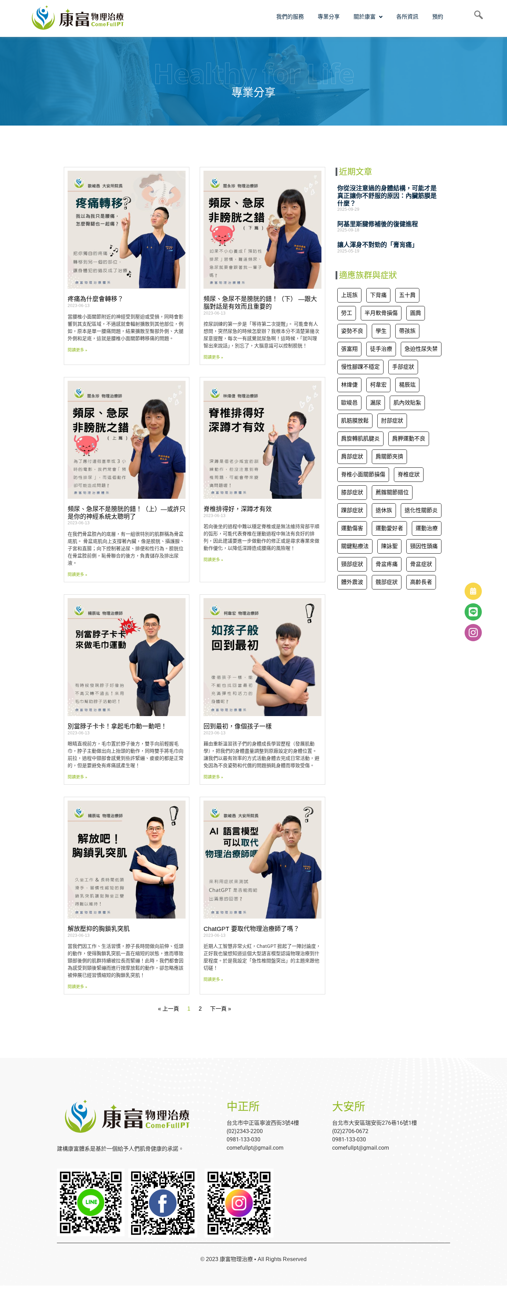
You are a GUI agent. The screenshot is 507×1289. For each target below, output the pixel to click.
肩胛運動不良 (408, 439)
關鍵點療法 (355, 546)
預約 (437, 17)
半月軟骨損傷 (381, 313)
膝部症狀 (352, 492)
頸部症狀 (352, 564)
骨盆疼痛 (387, 564)
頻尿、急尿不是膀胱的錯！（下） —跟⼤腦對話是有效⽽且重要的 (260, 303)
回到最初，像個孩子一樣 (237, 726)
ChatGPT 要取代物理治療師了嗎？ (251, 928)
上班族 (349, 295)
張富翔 (349, 349)
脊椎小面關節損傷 (363, 474)
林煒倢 (349, 385)
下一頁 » (220, 1009)
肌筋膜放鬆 (355, 421)
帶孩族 (407, 331)
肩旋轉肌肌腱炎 (360, 439)
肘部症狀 (392, 421)
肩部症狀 (352, 456)
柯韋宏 (378, 385)
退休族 (384, 510)
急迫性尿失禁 (421, 349)
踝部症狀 (352, 510)
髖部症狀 (387, 582)
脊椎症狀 (409, 474)
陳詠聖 (389, 546)
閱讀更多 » (77, 350)
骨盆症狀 (421, 564)
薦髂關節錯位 (392, 492)
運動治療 (427, 528)
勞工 (346, 313)
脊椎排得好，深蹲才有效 (237, 509)
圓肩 (415, 313)
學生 (381, 331)
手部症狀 (403, 367)
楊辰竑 (407, 385)
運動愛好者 (389, 528)
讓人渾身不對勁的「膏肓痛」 (377, 244)
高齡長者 (421, 582)
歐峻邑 (349, 403)
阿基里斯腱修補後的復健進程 (377, 224)
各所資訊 (407, 17)
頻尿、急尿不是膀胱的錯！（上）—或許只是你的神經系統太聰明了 (127, 513)
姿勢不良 (352, 331)
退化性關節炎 (421, 510)
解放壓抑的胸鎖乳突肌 (99, 928)
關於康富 (365, 17)
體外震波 (352, 582)
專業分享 (329, 17)
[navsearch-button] (476, 17)
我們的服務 (290, 17)
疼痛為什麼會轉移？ (95, 299)
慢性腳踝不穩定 (360, 367)
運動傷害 (352, 528)
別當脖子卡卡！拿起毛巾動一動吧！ (117, 726)
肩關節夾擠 (389, 456)
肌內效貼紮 (407, 403)
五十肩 (407, 295)
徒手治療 (381, 349)
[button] (473, 632)
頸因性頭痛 (424, 546)
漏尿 (375, 403)
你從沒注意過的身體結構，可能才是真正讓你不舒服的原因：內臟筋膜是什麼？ (387, 196)
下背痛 (378, 295)
